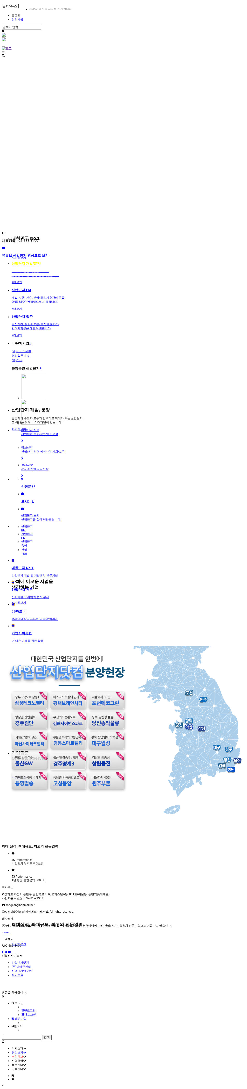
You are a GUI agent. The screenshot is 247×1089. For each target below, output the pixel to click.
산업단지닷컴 (20, 962)
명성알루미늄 (20, 355)
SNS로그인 (28, 1014)
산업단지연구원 (22, 971)
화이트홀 (17, 975)
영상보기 (17, 1052)
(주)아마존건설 (21, 966)
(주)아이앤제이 (21, 351)
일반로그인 (28, 1010)
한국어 (18, 1026)
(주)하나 (17, 360)
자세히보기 (19, 602)
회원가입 (17, 19)
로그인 (16, 15)
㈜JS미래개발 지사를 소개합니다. (51, 9)
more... (6, 932)
